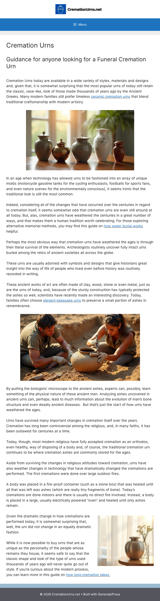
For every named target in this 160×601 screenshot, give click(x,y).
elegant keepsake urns (62, 300)
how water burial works (123, 226)
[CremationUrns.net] (80, 9)
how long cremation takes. (88, 575)
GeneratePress (109, 594)
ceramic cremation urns (110, 96)
